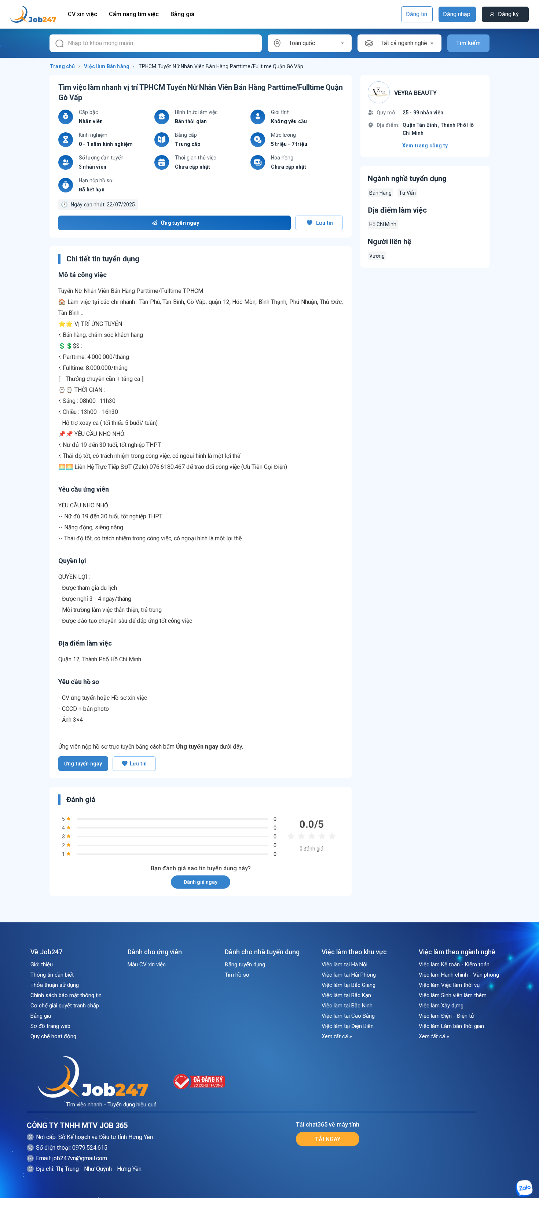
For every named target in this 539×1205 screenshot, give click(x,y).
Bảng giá (182, 14)
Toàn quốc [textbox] (302, 43)
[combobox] (316, 43)
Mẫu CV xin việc (147, 964)
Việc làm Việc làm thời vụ (449, 985)
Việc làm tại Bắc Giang (348, 985)
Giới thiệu (41, 964)
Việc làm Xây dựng (441, 1005)
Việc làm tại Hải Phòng (349, 974)
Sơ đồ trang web (50, 1026)
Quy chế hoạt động (53, 1036)
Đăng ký (508, 14)
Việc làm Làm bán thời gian (451, 1026)
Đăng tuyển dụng (245, 964)
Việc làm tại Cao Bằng (348, 1016)
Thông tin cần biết (52, 974)
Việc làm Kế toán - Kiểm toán (454, 964)
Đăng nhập (456, 14)
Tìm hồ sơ (237, 974)
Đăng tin (416, 14)
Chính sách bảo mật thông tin (66, 995)
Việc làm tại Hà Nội (344, 964)
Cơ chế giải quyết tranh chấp (64, 1005)
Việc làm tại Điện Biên (348, 1026)
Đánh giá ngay (200, 882)
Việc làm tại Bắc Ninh (347, 1005)
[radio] (291, 836)
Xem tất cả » (337, 1036)
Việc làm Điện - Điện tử (446, 1016)
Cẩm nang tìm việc (134, 14)
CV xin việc (82, 14)
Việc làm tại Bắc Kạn (346, 995)
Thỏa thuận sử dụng (54, 985)
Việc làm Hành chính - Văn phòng (459, 974)
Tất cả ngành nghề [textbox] (404, 43)
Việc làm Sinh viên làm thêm (453, 995)
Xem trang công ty (425, 145)
